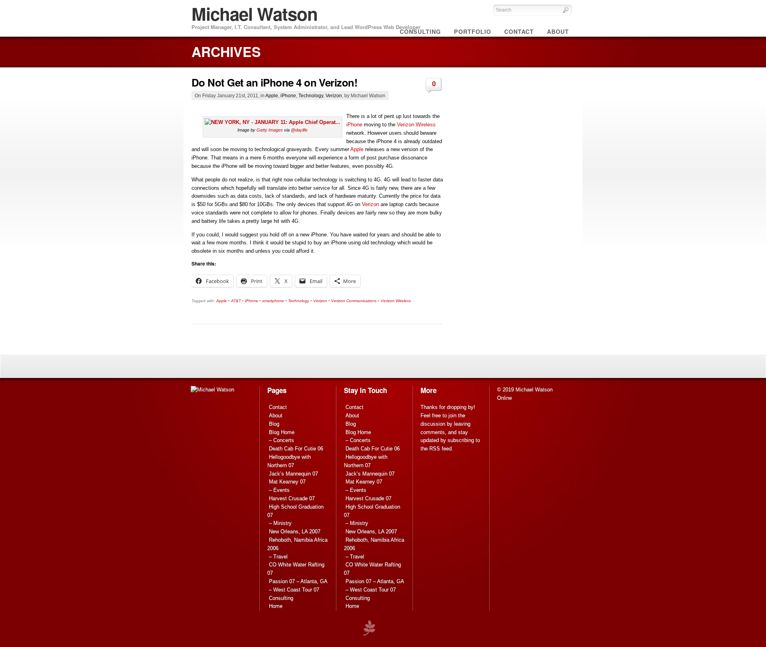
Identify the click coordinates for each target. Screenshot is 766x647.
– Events (279, 490)
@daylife (299, 130)
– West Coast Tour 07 (294, 590)
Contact (278, 407)
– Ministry (280, 523)
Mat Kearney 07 (287, 482)
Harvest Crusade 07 (292, 498)
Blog (274, 424)
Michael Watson (255, 13)
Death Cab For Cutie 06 (296, 449)
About (275, 416)
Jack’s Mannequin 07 (293, 474)
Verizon (334, 95)
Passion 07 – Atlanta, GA (298, 581)
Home (275, 606)
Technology (310, 95)
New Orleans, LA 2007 (294, 532)
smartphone (273, 301)
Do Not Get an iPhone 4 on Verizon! (274, 82)
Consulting (281, 598)
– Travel (278, 557)
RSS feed (440, 449)
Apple (271, 95)
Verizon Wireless (416, 125)
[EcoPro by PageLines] (369, 628)
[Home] (212, 390)
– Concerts (281, 440)
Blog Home (281, 432)
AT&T (236, 301)
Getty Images (270, 130)
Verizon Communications (354, 301)
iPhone (288, 95)
